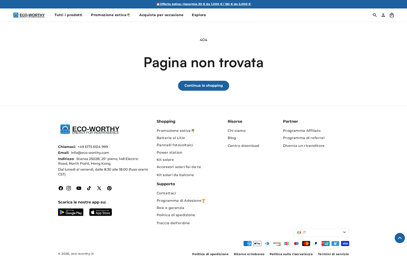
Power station (170, 152)
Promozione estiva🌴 (176, 131)
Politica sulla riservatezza (291, 254)
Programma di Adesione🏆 (181, 201)
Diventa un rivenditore (304, 146)
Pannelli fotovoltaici (175, 145)
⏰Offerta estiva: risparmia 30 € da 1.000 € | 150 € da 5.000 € (203, 4)
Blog (232, 138)
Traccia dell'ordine (173, 223)
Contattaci (166, 193)
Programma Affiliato (302, 131)
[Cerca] (374, 15)
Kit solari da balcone (175, 175)
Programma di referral (304, 138)
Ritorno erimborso (249, 254)
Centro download (243, 146)
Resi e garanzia (170, 208)
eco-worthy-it (82, 254)
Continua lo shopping (203, 86)
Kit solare (165, 160)
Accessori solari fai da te (179, 167)
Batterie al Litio (171, 138)
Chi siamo (236, 131)
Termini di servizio (333, 254)
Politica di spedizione (176, 215)
